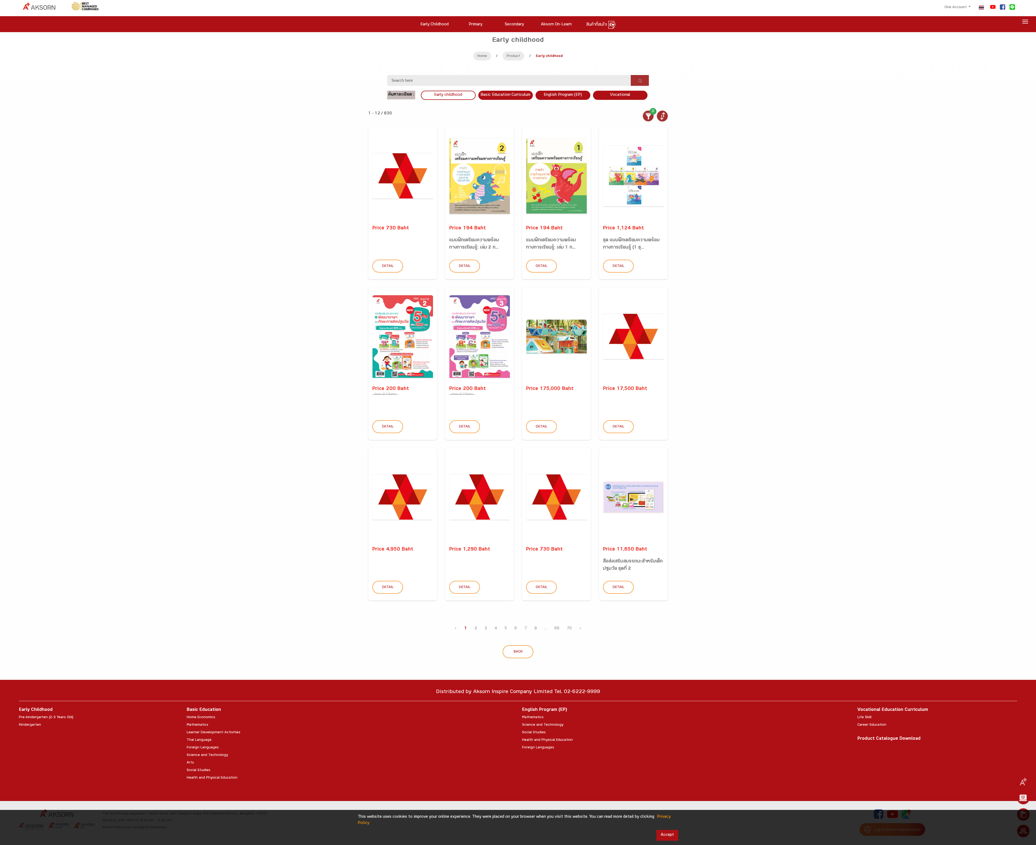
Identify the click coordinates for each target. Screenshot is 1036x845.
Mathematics (197, 725)
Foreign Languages (203, 747)
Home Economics (201, 717)
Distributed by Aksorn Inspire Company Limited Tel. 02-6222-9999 (518, 692)
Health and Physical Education (212, 778)
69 (556, 628)
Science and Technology (207, 755)
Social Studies (198, 770)
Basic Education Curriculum (505, 95)
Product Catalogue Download (889, 739)
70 (569, 628)
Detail (388, 266)
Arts (190, 763)
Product (513, 56)
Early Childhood (36, 710)
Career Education (871, 725)
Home (482, 56)
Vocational (620, 95)
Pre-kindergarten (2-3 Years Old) (46, 717)
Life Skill (864, 717)
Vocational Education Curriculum (892, 710)
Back (518, 652)
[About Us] (1023, 781)
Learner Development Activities (213, 732)
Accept (667, 835)
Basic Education (204, 710)
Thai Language (199, 740)
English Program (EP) (563, 95)
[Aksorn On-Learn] (1023, 798)
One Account (956, 7)
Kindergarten (30, 725)
